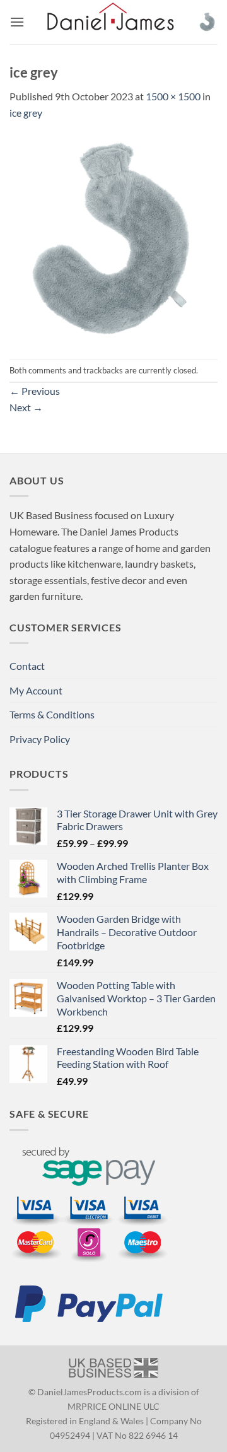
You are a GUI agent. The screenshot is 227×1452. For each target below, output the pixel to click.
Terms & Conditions (52, 714)
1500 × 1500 (173, 96)
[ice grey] (113, 239)
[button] (17, 21)
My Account (35, 690)
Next (26, 407)
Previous (34, 391)
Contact (27, 666)
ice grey (25, 113)
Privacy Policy (39, 739)
